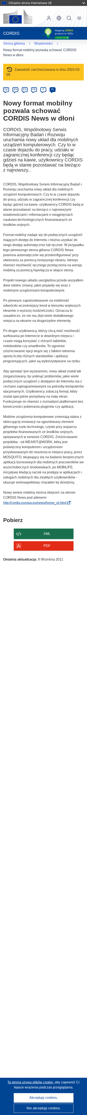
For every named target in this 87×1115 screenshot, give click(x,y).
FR (34, 89)
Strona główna (14, 43)
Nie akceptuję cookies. (44, 1108)
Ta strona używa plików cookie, (31, 1082)
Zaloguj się (48, 18)
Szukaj (69, 18)
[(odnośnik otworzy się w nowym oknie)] (17, 16)
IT (43, 89)
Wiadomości (43, 43)
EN (15, 89)
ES (24, 89)
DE (6, 89)
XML (47, 534)
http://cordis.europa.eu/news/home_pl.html (36, 503)
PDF (47, 546)
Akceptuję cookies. (43, 1097)
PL (52, 89)
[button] (59, 18)
